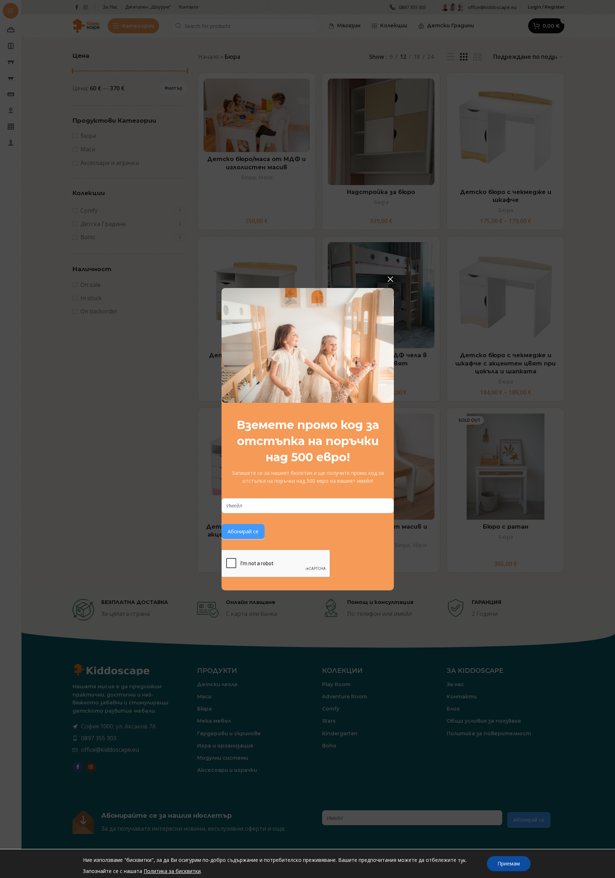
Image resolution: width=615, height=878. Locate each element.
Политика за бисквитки (172, 871)
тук (462, 860)
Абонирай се (243, 531)
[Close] (390, 279)
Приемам (509, 863)
